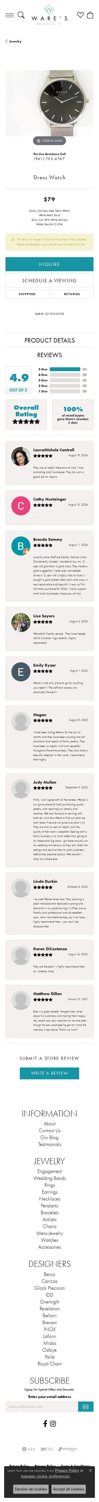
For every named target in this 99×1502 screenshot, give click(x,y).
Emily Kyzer (44, 665)
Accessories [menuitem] (49, 1247)
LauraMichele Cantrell (53, 449)
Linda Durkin (45, 881)
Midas (49, 1343)
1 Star (43, 391)
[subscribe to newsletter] (86, 1406)
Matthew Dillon (47, 993)
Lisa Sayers (44, 615)
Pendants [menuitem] (49, 1206)
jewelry (15, 41)
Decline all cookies (31, 1489)
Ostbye (49, 1350)
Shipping (27, 294)
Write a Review (49, 1073)
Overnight (49, 1302)
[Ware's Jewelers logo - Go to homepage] (50, 15)
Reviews (49, 355)
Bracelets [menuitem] (50, 1213)
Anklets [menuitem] (49, 1219)
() (84, 369)
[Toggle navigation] (9, 15)
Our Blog (49, 1137)
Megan (39, 714)
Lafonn (49, 1336)
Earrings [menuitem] (49, 1192)
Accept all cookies (68, 1489)
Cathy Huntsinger (49, 499)
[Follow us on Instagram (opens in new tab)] (53, 1423)
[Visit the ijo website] (47, 1449)
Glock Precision (49, 1288)
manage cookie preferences (45, 1476)
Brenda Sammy (47, 539)
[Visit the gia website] (28, 1449)
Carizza (49, 1281)
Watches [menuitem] (49, 1240)
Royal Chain (50, 1364)
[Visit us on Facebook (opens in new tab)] (45, 1423)
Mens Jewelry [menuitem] (49, 1233)
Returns (72, 294)
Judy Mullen (44, 782)
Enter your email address (49, 1396)
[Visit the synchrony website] (68, 1449)
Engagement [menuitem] (49, 1171)
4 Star (43, 375)
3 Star (43, 380)
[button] (21, 15)
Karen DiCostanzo (50, 948)
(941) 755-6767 (49, 158)
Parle (49, 1357)
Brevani (49, 1322)
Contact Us (50, 1131)
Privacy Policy (67, 1470)
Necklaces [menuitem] (49, 1199)
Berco (49, 1274)
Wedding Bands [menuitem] (50, 1178)
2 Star (43, 386)
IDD (49, 1295)
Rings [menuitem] (50, 1185)
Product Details (49, 340)
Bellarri (50, 1316)
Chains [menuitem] (49, 1226)
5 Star (43, 369)
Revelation (50, 1309)
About (50, 1124)
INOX (50, 1329)
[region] (50, 103)
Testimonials (49, 1144)
